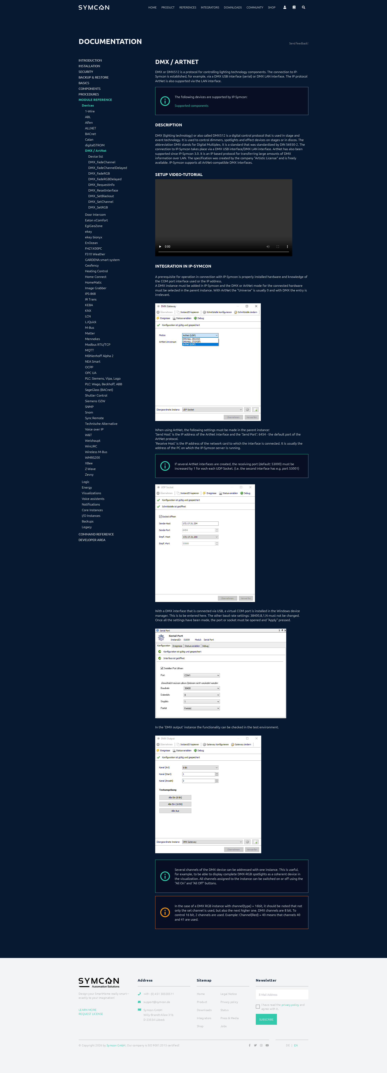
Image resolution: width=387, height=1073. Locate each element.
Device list (95, 156)
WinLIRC (91, 446)
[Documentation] (294, 7)
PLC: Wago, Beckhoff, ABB (103, 384)
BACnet (90, 134)
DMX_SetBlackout (101, 196)
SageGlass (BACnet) (99, 389)
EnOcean (91, 243)
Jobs (224, 1026)
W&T (88, 435)
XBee (89, 463)
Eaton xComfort (96, 220)
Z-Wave (90, 469)
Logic (85, 481)
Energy (87, 487)
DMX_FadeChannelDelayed (107, 167)
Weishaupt (92, 440)
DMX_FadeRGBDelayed (105, 179)
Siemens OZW (95, 401)
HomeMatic (93, 282)
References (187, 7)
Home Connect (95, 276)
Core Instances (92, 510)
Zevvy (89, 474)
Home (152, 7)
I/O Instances (91, 515)
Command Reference (96, 534)
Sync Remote (94, 418)
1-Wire (90, 111)
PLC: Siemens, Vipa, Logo (103, 378)
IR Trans (91, 299)
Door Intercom (95, 214)
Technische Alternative (101, 423)
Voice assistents (93, 498)
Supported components (191, 105)
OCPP (89, 367)
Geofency (92, 265)
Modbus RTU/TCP (97, 344)
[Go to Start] (378, 1050)
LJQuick (90, 322)
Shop (271, 7)
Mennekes (92, 339)
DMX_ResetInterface (103, 190)
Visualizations (91, 493)
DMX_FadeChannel (101, 162)
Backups (88, 521)
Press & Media (230, 1018)
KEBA (89, 305)
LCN (88, 316)
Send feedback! (298, 43)
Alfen (89, 122)
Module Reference (95, 100)
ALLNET (90, 128)
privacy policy (290, 1005)
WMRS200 (92, 457)
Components (90, 88)
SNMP (89, 406)
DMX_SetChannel (100, 201)
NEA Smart (92, 361)
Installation (89, 66)
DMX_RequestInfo (101, 184)
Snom (89, 412)
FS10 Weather (95, 254)
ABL (88, 117)
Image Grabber (95, 288)
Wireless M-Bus (96, 452)
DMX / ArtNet (95, 151)
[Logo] (94, 7)
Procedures (89, 94)
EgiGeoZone (94, 226)
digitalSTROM (95, 145)
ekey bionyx (93, 237)
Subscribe (266, 1019)
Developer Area (92, 540)
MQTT (89, 350)
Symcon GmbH (116, 1045)
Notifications (91, 504)
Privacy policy (229, 1002)
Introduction (90, 60)
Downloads (233, 7)
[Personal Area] (284, 7)
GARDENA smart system (102, 260)
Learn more (88, 1010)
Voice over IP (94, 429)
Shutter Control (96, 395)
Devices (88, 105)
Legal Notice (229, 994)
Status (225, 1010)
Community (255, 7)
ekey (88, 231)
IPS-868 (90, 293)
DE (288, 1045)
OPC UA (90, 373)
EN (296, 1045)
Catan (89, 139)
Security (86, 71)
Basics (84, 83)
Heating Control (96, 271)
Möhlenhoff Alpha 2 (99, 356)
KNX (88, 310)
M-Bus (89, 327)
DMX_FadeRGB (99, 173)
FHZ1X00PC (93, 248)
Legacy (87, 527)
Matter (90, 333)
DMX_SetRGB (98, 207)
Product (168, 7)
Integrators (210, 7)
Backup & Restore (94, 77)
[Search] (303, 7)
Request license (91, 1014)
